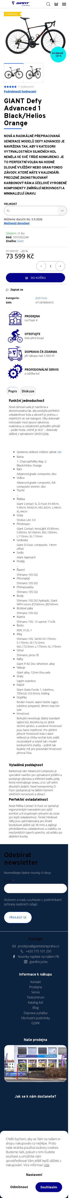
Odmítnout (19, 1187)
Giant (20, 241)
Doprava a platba (35, 1013)
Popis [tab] (12, 391)
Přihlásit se (17, 917)
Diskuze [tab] (28, 391)
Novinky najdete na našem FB (38, 956)
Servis (35, 992)
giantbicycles (39, 962)
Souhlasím (48, 1187)
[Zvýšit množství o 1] (60, 266)
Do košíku (38, 278)
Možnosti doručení (16, 223)
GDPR (35, 1023)
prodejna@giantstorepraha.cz (38, 946)
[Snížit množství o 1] (41, 266)
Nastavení (34, 1175)
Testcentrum (35, 997)
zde (46, 1165)
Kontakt (35, 982)
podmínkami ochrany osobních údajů (33, 902)
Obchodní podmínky (35, 1018)
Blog (36, 1007)
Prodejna (35, 987)
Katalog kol (35, 1002)
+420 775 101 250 (38, 951)
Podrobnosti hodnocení (20, 91)
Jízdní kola (41, 298)
